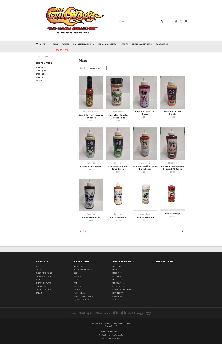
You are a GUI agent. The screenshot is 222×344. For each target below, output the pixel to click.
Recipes (124, 44)
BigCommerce (115, 331)
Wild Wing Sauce (118, 217)
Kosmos (115, 270)
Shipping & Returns (142, 44)
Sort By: (83, 68)
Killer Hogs (117, 273)
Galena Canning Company (122, 290)
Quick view (91, 87)
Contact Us (162, 44)
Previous (215, 336)
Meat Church (117, 280)
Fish (75, 283)
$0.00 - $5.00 (41, 67)
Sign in (39, 290)
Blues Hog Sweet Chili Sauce (145, 112)
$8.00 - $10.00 (41, 77)
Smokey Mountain (91, 217)
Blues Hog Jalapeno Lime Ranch (118, 167)
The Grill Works (119, 283)
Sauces (65, 44)
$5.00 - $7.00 (41, 71)
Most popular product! (83, 296)
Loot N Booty (117, 293)
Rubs (55, 44)
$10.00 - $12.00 (42, 80)
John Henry (117, 266)
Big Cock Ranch (119, 286)
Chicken (77, 276)
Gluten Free (79, 290)
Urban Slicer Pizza (107, 44)
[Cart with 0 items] (185, 21)
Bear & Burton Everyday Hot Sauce (91, 116)
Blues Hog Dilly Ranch (90, 166)
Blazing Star (117, 296)
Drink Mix (77, 280)
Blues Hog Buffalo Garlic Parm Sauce (145, 167)
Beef (75, 273)
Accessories (79, 266)
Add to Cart (90, 97)
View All (115, 300)
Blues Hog (116, 276)
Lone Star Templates (116, 335)
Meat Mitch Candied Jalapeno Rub (118, 116)
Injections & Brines (83, 44)
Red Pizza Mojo (172, 213)
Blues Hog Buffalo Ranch (173, 112)
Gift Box (77, 286)
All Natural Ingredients (84, 270)
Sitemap (39, 293)
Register (48, 290)
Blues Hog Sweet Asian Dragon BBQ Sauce (172, 167)
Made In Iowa (79, 293)
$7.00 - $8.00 (41, 74)
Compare (90, 92)
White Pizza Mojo (145, 217)
